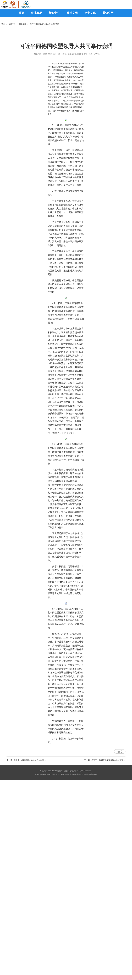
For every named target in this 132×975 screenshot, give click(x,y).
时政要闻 (22, 24)
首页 (3, 24)
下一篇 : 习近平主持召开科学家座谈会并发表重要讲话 (106, 760)
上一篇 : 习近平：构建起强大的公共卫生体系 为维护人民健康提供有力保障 (38, 760)
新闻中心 (12, 24)
